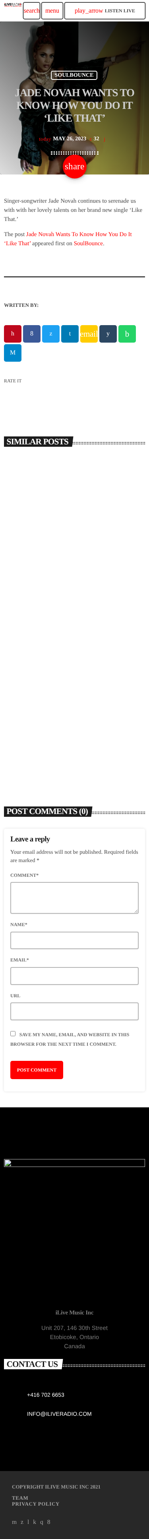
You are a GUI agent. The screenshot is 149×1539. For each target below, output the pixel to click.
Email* (19, 960)
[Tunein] (28, 1522)
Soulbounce (73, 75)
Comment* (24, 875)
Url (15, 995)
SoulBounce (88, 243)
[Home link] (13, 11)
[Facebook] (48, 1522)
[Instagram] (41, 1522)
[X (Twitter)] (22, 1522)
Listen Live (105, 10)
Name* (18, 924)
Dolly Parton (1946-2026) (48, 741)
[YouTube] (14, 1522)
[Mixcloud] (34, 1522)
